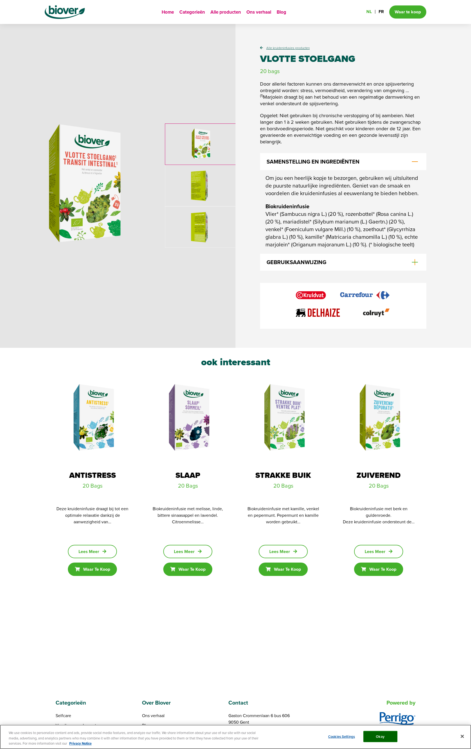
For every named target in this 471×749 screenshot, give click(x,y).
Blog (281, 12)
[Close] (462, 736)
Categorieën (192, 12)
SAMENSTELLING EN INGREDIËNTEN (313, 162)
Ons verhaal (258, 12)
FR (381, 11)
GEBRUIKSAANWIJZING (296, 262)
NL (369, 11)
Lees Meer (88, 551)
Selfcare (63, 715)
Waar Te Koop (96, 569)
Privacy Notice (80, 743)
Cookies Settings (341, 736)
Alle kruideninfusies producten (288, 48)
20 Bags (92, 486)
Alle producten (225, 12)
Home (168, 12)
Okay (380, 736)
